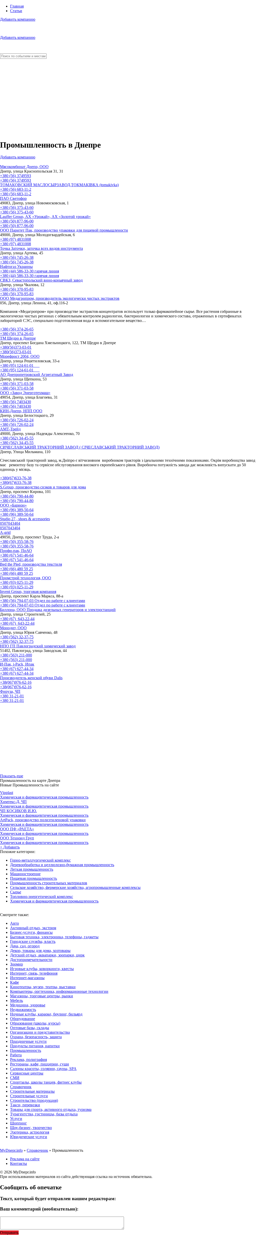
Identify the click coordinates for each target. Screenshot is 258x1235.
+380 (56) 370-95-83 (17, 289)
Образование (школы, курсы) (35, 1023)
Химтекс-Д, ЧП (13, 802)
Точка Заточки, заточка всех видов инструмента (41, 248)
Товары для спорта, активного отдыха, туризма (50, 1109)
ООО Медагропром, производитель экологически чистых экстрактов (59, 298)
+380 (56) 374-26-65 (17, 329)
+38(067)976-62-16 (15, 682)
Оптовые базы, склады (29, 1028)
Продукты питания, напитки (35, 1046)
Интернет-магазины (27, 978)
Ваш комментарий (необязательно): (39, 1209)
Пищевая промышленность (33, 878)
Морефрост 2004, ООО (20, 356)
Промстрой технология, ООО (25, 578)
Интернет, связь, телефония (33, 973)
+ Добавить (10, 847)
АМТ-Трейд (10, 429)
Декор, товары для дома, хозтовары (40, 950)
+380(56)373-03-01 (15, 347)
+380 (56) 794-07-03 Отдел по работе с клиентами (42, 600)
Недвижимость (23, 1009)
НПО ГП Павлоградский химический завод (38, 646)
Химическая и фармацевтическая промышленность (44, 797)
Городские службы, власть (32, 941)
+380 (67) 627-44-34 (17, 669)
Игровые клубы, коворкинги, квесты (42, 969)
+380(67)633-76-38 (15, 478)
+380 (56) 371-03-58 (17, 383)
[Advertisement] (129, 99)
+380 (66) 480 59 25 (16, 569)
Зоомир (16, 964)
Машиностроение (25, 874)
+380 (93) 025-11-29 (16, 582)
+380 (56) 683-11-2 (15, 189)
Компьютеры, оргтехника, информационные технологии (59, 991)
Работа (16, 1055)
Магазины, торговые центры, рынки (41, 996)
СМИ (14, 1078)
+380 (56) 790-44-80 (17, 496)
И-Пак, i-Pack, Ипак (17, 664)
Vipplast (6, 792)
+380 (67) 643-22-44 (17, 619)
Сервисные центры (26, 1073)
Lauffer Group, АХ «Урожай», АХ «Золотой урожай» (45, 216)
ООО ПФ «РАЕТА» (17, 829)
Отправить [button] (9, 1232)
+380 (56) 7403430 (15, 402)
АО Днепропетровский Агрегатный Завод (36, 374)
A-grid (5, 532)
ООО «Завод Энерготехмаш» (25, 393)
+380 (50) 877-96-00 (17, 221)
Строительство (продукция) (34, 1100)
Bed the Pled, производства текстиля (31, 564)
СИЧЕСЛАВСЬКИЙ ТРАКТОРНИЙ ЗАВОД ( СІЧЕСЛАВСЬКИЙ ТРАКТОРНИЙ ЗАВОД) (79, 447)
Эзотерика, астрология (29, 1132)
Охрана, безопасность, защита (36, 1037)
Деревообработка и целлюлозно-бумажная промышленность (62, 865)
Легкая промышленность (31, 869)
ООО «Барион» (13, 505)
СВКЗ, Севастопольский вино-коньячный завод (41, 280)
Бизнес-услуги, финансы (31, 932)
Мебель (16, 1000)
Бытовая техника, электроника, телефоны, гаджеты (54, 937)
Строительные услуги (29, 1096)
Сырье (15, 892)
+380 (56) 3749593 (15, 176)
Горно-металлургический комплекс (40, 860)
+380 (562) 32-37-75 (17, 637)
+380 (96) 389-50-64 (17, 510)
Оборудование (22, 1019)
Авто (14, 923)
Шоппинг (18, 1123)
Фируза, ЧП (10, 691)
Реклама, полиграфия (28, 1059)
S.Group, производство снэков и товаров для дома (43, 487)
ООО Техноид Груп (17, 838)
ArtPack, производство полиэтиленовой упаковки (43, 820)
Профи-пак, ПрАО (16, 550)
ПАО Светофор (13, 198)
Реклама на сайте (25, 1159)
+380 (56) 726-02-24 (17, 420)
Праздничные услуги (28, 1041)
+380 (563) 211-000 (16, 655)
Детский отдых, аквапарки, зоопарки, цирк (47, 955)
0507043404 (10, 523)
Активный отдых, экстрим (33, 928)
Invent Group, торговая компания (28, 591)
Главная (17, 6)
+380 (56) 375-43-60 (17, 207)
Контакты (18, 1163)
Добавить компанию (17, 19)
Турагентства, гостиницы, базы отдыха (44, 1114)
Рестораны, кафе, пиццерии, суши (39, 1064)
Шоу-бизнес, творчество (31, 1128)
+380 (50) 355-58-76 (17, 541)
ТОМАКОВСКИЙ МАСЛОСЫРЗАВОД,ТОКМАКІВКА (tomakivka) (59, 185)
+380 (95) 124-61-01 (20, 365)
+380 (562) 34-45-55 (17, 438)
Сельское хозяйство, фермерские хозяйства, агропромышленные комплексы (75, 887)
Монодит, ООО (13, 628)
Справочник (20, 1087)
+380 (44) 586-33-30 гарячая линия (29, 271)
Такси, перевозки (25, 1105)
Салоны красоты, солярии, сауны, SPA (43, 1068)
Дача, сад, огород (25, 946)
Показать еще (11, 776)
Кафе (14, 982)
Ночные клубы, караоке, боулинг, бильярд (46, 1014)
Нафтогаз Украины (16, 266)
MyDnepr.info (11, 1150)
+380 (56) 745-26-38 (17, 257)
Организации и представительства (40, 1032)
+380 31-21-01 (12, 696)
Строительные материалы (32, 1091)
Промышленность (25, 1050)
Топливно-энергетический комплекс (41, 896)
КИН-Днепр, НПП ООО (21, 411)
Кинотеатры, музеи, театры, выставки (43, 987)
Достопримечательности (31, 959)
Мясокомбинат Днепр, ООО (24, 166)
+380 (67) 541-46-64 (17, 555)
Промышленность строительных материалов (48, 883)
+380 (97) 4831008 (15, 239)
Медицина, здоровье (27, 1005)
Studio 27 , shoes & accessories (25, 519)
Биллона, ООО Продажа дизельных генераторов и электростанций (58, 610)
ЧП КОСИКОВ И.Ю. (18, 811)
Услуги (16, 1118)
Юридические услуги (28, 1137)
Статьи (16, 11)
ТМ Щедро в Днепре (18, 338)
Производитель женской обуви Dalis (31, 678)
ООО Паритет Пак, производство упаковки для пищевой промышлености (64, 230)
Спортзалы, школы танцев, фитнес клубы (46, 1082)
